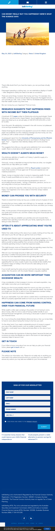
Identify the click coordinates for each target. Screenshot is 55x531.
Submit (44, 427)
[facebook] (24, 518)
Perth (27, 523)
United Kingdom (40, 53)
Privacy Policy (32, 421)
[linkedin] (31, 518)
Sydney (32, 523)
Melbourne (21, 523)
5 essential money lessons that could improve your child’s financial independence (14, 437)
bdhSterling (18, 53)
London (40, 523)
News (31, 53)
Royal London (36, 168)
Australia (14, 523)
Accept (47, 528)
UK (36, 523)
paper (16, 116)
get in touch (15, 347)
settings (39, 529)
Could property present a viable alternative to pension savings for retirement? (39, 437)
